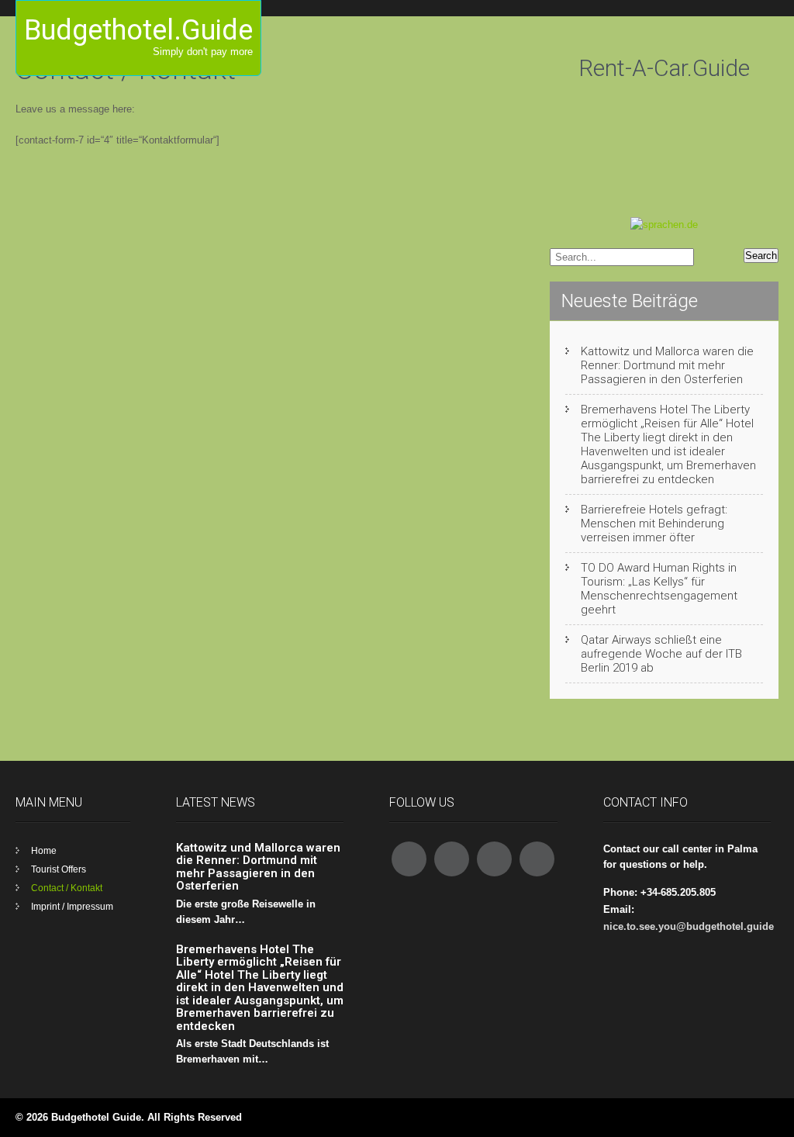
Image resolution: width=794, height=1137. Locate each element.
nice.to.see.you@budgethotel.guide (688, 926)
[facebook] (409, 859)
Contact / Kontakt (66, 888)
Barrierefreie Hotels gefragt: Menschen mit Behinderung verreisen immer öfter (654, 523)
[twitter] (451, 859)
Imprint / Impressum (72, 906)
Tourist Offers (58, 869)
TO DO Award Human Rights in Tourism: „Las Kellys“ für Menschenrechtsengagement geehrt (659, 589)
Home (44, 850)
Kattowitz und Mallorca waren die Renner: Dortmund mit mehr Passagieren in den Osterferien (667, 365)
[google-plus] (494, 859)
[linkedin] (537, 859)
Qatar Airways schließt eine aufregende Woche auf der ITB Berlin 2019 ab (661, 654)
